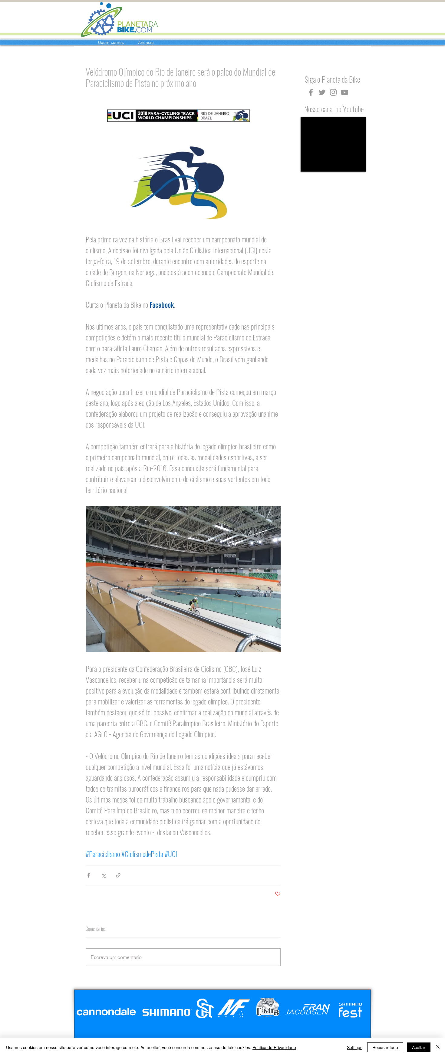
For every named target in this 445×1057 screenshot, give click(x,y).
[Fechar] (437, 1047)
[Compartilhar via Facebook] (88, 875)
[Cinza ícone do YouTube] (344, 92)
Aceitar (418, 1047)
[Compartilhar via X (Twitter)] (103, 875)
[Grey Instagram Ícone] (333, 92)
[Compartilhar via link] (118, 875)
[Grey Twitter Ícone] (322, 92)
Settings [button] (354, 1047)
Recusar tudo (385, 1047)
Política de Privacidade (274, 1047)
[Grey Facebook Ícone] (310, 92)
